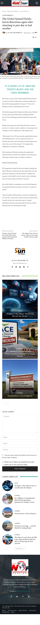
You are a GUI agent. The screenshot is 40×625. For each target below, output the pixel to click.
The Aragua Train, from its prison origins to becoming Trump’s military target (30, 235)
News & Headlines (13, 11)
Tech (20, 311)
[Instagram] (16, 266)
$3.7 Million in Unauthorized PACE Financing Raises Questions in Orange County (20, 353)
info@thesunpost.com (23, 591)
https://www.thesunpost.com (20, 263)
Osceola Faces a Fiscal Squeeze (20, 396)
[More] (28, 42)
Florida (20, 348)
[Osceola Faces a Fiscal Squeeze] (20, 379)
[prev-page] (3, 403)
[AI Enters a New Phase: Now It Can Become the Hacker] (20, 299)
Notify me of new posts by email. (15, 464)
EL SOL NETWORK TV (15, 32)
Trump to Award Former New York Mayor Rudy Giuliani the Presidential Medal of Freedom (9, 235)
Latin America (24, 11)
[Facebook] (12, 266)
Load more (19, 548)
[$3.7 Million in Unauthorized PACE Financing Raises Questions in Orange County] (20, 339)
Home (4, 11)
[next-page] (7, 403)
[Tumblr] (24, 266)
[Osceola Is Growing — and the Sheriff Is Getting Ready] (7, 526)
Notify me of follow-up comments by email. (19, 462)
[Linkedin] (20, 266)
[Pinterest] (23, 596)
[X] (28, 266)
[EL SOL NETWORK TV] (4, 32)
